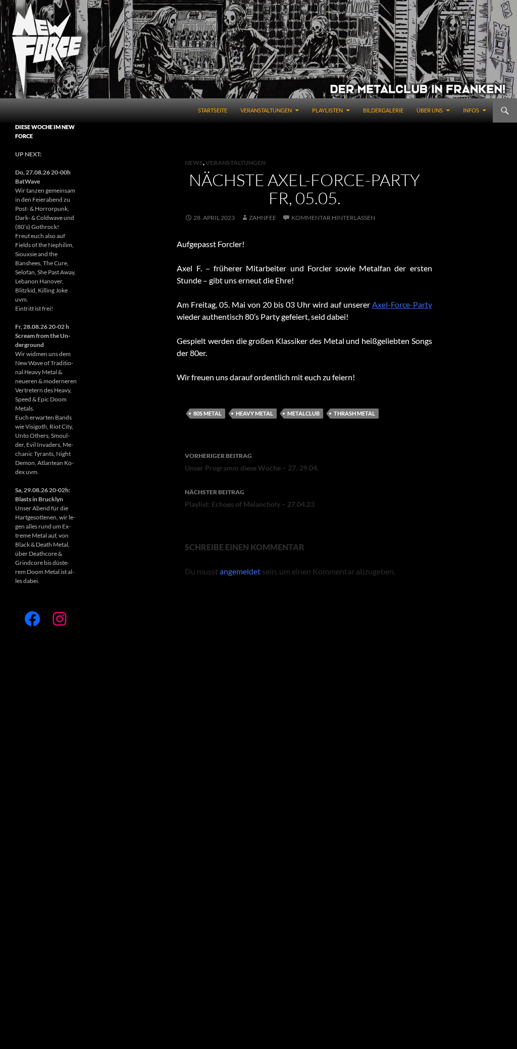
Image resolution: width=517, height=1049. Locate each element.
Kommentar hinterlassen (333, 217)
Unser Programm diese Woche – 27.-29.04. (252, 462)
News (194, 162)
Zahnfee (262, 217)
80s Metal (207, 413)
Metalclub (303, 413)
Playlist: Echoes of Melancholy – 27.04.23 (250, 498)
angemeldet (240, 571)
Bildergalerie (383, 110)
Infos (471, 110)
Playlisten (327, 110)
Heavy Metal (254, 413)
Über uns (430, 110)
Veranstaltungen (266, 110)
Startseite (212, 110)
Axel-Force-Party (402, 304)
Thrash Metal (354, 413)
